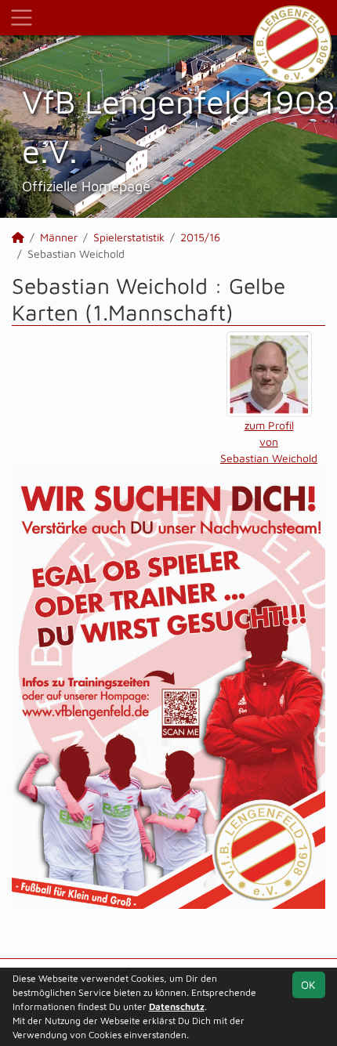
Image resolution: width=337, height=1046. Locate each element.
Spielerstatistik (129, 237)
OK (308, 984)
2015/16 (200, 237)
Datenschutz (177, 1006)
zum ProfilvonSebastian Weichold (268, 441)
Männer (59, 237)
